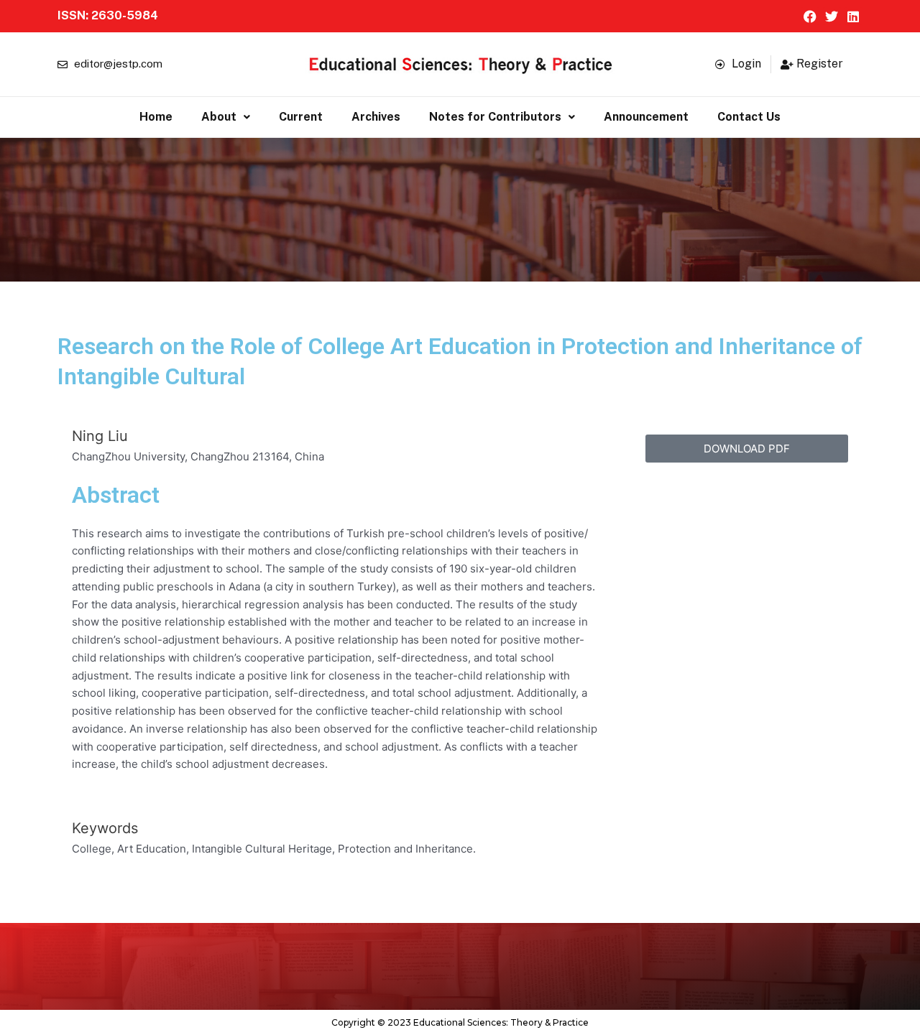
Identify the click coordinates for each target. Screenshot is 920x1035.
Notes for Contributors (495, 117)
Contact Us (749, 117)
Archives (375, 117)
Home (155, 117)
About (218, 117)
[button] (225, 117)
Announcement (646, 117)
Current (301, 117)
